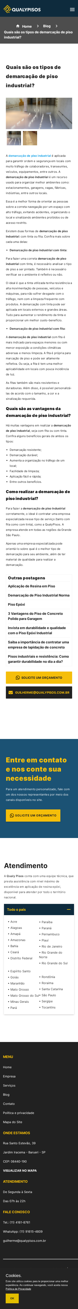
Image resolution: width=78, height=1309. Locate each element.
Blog (6, 1094)
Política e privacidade (18, 1113)
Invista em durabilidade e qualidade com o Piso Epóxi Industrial (37, 630)
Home (7, 1067)
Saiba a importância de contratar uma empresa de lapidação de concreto (38, 644)
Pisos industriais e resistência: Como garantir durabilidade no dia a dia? (38, 659)
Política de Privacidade (18, 1288)
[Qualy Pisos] (22, 11)
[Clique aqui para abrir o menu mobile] (72, 10)
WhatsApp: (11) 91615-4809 (23, 1231)
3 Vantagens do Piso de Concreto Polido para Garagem (35, 616)
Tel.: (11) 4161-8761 (16, 1222)
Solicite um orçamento (41, 678)
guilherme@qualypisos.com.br (42, 692)
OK (12, 1298)
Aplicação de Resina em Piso (31, 586)
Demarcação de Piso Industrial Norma (38, 595)
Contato (9, 1104)
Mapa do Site (12, 1122)
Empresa (9, 1076)
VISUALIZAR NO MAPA (20, 1170)
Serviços (9, 1085)
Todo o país (16, 910)
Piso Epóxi (16, 604)
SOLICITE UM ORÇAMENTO (36, 815)
